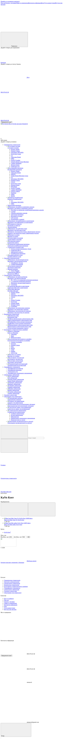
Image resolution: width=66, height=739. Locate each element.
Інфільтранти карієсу (17, 252)
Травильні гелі (15, 166)
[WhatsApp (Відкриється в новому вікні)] (39, 31)
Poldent (13, 351)
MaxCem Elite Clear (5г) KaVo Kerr (14, 520)
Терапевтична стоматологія (12, 144)
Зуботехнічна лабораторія (11, 375)
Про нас (3, 3)
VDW (12, 350)
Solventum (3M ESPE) (17, 152)
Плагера (13, 343)
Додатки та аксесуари (10, 395)
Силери (13, 211)
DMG (12, 158)
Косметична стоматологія (11, 314)
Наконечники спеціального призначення (23, 418)
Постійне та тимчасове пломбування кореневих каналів (27, 210)
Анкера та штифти (16, 342)
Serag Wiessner (15, 270)
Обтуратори (14, 217)
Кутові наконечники (17, 415)
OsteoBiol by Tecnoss (17, 263)
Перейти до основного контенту (10, 1)
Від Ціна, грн (5, 537)
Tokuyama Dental (16, 157)
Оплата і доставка (10, 3)
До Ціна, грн (18, 537)
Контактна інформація (35, 3)
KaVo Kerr (14, 301)
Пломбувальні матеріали (18, 253)
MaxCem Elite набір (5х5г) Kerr (13, 524)
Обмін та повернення (22, 3)
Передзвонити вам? (6, 122)
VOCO (13, 182)
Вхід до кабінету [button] (9, 598)
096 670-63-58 (5, 92)
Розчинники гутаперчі (17, 219)
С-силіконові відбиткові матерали (21, 281)
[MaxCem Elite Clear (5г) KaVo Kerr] (34, 518)
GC (12, 155)
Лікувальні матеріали (17, 214)
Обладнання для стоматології (12, 396)
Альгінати (14, 284)
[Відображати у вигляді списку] (41, 509)
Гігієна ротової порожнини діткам (21, 249)
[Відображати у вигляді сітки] (14, 509)
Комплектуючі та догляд (18, 420)
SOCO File (14, 353)
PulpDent (13, 193)
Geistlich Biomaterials (17, 264)
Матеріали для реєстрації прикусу (21, 283)
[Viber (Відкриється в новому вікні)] (13, 31)
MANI (13, 196)
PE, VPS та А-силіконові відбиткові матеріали (24, 280)
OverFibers (14, 306)
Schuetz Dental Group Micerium (20, 162)
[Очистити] (14, 446)
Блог (43, 3)
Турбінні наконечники (17, 413)
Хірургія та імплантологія (11, 258)
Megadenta (14, 186)
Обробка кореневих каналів (19, 213)
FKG (12, 347)
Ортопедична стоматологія (12, 275)
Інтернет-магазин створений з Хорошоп (12, 562)
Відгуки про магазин (10, 609)
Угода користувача (49, 3)
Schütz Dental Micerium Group (19, 176)
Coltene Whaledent (16, 163)
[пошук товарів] (14, 432)
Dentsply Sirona (15, 151)
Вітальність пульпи (16, 216)
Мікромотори (15, 416)
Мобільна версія (31, 561)
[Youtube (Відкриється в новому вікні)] (39, 18)
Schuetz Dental (15, 303)
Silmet (12, 194)
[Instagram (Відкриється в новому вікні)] (13, 18)
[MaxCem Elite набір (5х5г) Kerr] (34, 523)
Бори (12, 336)
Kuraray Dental (15, 149)
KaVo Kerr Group (16, 154)
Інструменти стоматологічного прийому (16, 329)
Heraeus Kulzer (15, 165)
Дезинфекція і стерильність (12, 367)
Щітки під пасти (16, 337)
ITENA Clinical (15, 191)
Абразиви (14, 334)
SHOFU (13, 174)
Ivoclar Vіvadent (15, 160)
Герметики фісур (16, 250)
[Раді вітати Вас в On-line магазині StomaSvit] (8, 546)
